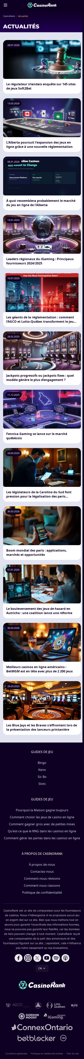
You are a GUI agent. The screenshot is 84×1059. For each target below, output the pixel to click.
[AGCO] (17, 1005)
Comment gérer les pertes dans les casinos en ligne (42, 838)
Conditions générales (16, 1053)
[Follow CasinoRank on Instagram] (28, 958)
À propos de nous (42, 864)
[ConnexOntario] (42, 1027)
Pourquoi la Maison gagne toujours (42, 810)
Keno (42, 770)
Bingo (42, 763)
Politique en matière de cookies (47, 1053)
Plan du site (73, 1053)
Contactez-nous (42, 871)
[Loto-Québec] (55, 1005)
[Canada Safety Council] (38, 1005)
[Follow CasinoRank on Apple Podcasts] (65, 958)
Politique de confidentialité (42, 892)
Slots (42, 784)
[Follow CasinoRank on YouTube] (47, 958)
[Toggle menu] (5, 5)
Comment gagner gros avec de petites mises (42, 824)
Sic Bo (42, 777)
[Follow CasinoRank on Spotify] (56, 958)
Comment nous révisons (42, 878)
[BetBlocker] (37, 1038)
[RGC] (74, 1005)
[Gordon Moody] (29, 1016)
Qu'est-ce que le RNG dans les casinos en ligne (42, 831)
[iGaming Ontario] (55, 1016)
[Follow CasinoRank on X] (37, 958)
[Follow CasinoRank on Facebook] (18, 958)
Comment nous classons (42, 885)
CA (40, 968)
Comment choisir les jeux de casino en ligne (42, 817)
